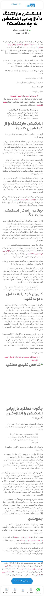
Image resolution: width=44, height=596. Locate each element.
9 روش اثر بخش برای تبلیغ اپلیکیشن (24, 96)
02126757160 (16, 4)
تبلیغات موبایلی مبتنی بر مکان (31, 540)
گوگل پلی (6, 250)
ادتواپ (16, 99)
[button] (39, 5)
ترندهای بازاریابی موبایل (23, 537)
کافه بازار (31, 253)
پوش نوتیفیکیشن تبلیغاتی (24, 199)
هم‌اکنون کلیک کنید (22, 581)
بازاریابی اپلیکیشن (29, 568)
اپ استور (39, 253)
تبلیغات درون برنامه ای (25, 44)
